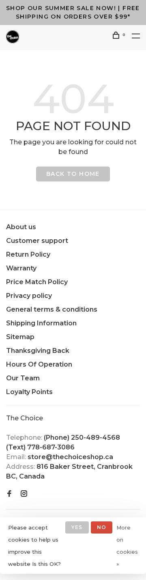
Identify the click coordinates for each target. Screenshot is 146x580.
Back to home (73, 173)
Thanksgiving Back (37, 350)
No (101, 527)
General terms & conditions (51, 309)
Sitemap (20, 337)
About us (21, 227)
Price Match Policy (37, 282)
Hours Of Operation (39, 364)
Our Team (23, 378)
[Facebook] (9, 494)
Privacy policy (29, 295)
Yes (77, 527)
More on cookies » (127, 545)
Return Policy (28, 254)
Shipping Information (41, 323)
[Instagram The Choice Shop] (24, 494)
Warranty (21, 268)
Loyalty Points (29, 392)
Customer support (37, 241)
